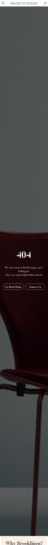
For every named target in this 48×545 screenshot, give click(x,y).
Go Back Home (13, 287)
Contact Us (35, 287)
